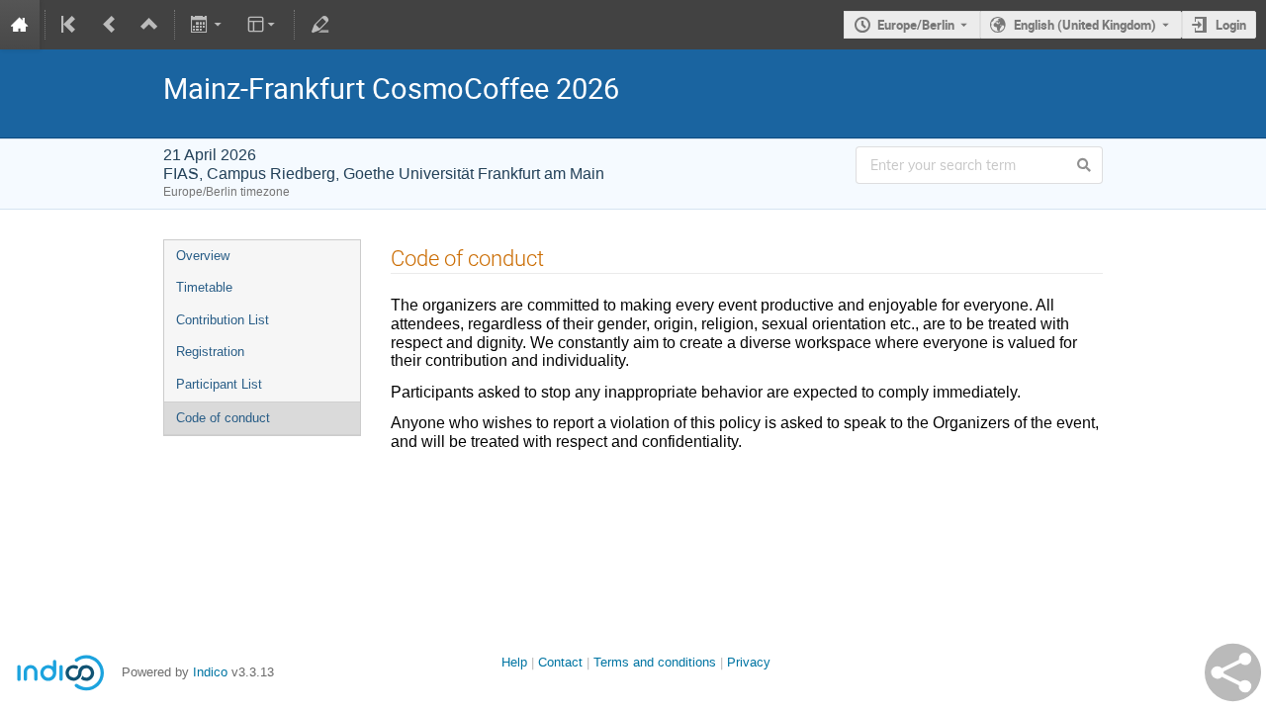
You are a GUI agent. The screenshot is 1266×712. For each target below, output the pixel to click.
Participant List (219, 384)
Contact (560, 662)
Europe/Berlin (915, 25)
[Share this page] (1233, 672)
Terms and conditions (654, 662)
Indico (210, 672)
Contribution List (222, 319)
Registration (210, 351)
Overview (202, 255)
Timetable (204, 287)
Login (1231, 25)
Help (514, 662)
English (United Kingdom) (1085, 25)
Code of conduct (223, 417)
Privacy (748, 662)
